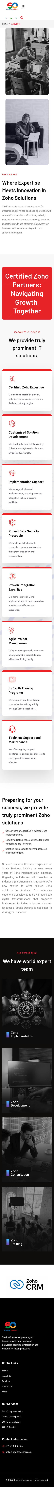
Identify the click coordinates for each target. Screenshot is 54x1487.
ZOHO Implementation (12, 1411)
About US (6, 1376)
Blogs (4, 1391)
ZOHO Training (9, 1427)
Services (6, 1381)
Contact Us (7, 1386)
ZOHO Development (11, 1416)
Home (5, 23)
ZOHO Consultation (11, 1421)
